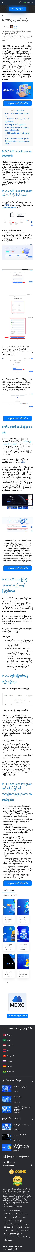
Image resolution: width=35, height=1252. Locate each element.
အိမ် (3, 15)
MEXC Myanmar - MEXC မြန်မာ (13, 1246)
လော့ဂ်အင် (16, 1217)
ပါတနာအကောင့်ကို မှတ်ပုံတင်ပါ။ (17, 1016)
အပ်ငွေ (24, 1217)
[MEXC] (17, 1010)
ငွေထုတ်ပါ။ (7, 1217)
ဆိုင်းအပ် (19, 1227)
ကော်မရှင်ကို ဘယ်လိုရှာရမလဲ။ (16, 124)
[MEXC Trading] (17, 1173)
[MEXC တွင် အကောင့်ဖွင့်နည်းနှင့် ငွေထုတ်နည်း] (23, 934)
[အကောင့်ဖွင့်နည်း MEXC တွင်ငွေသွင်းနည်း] (6, 1109)
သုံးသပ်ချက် (18, 1220)
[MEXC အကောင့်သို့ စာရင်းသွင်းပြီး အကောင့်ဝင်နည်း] (23, 907)
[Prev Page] (3, 982)
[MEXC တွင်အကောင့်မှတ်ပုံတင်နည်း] (6, 1127)
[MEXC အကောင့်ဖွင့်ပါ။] (6, 1088)
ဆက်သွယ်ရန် (14, 1230)
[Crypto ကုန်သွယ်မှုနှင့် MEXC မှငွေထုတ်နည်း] (23, 961)
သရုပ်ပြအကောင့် (9, 1237)
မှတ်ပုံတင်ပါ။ (24, 1214)
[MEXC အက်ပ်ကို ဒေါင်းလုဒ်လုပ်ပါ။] (9, 907)
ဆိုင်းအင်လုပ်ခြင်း (9, 1227)
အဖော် (5, 1230)
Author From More (11, 895)
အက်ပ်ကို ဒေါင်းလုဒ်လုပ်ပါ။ (12, 1224)
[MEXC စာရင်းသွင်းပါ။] (6, 1137)
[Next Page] (7, 982)
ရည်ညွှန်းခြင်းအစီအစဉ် (23, 1237)
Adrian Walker (16, 27)
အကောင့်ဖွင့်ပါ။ (25, 1230)
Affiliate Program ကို (10, 1214)
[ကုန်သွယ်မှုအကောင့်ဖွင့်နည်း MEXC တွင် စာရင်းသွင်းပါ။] (6, 1147)
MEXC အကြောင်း (15, 1211)
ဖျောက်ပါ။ (20, 110)
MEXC (5, 1211)
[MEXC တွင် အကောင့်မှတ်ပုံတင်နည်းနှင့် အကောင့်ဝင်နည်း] (9, 961)
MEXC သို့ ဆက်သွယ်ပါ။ (10, 1249)
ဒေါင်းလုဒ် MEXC (9, 1240)
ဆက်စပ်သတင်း (9, 890)
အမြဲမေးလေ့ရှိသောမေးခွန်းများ (13, 1234)
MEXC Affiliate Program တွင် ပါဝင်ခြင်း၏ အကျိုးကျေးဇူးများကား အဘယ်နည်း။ (17, 141)
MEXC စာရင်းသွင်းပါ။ (17, 9)
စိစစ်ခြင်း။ (26, 1224)
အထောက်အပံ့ (8, 1220)
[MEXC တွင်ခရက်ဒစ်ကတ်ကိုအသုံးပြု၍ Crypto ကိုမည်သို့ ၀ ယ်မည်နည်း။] (9, 934)
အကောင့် (27, 1227)
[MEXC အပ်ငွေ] (6, 1099)
